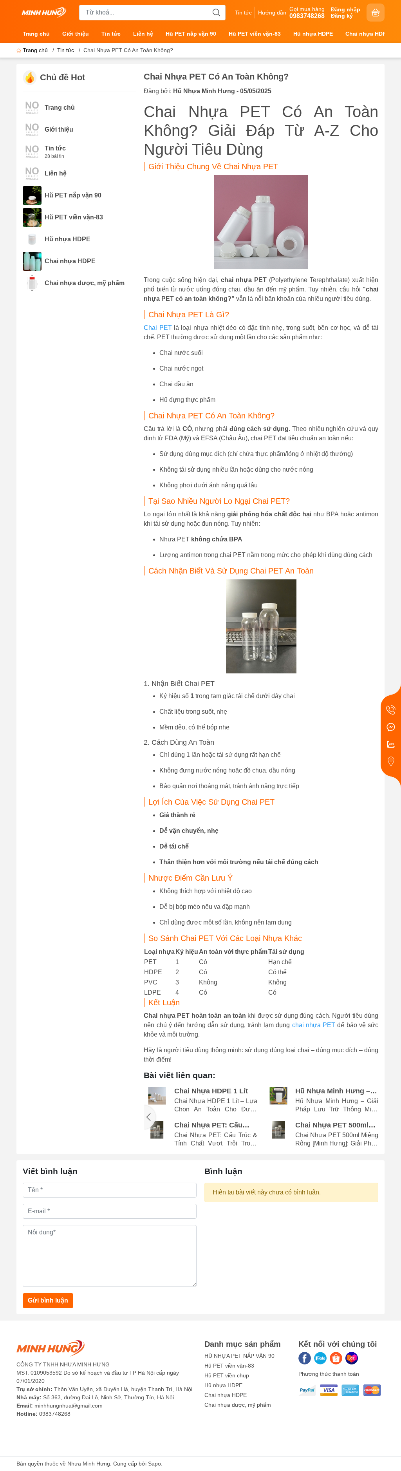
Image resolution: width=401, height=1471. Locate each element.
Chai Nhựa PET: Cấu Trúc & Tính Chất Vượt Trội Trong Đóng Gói (212, 1125)
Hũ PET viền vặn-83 (255, 34)
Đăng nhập (345, 9)
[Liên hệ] (32, 173)
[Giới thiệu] (32, 129)
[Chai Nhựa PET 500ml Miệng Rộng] (278, 1130)
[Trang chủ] (32, 107)
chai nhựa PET (313, 1025)
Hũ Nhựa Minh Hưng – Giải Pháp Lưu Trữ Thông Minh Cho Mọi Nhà (332, 1091)
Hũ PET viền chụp (226, 1375)
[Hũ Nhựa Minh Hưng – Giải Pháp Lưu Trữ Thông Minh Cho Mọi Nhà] (278, 1096)
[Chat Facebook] (391, 727)
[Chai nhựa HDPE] (32, 260)
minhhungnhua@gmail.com (68, 1405)
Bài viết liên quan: (179, 1075)
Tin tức (243, 12)
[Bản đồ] (391, 761)
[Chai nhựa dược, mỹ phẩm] (32, 282)
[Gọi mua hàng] (391, 710)
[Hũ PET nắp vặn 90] (32, 195)
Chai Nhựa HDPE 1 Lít (211, 1091)
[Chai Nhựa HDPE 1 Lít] (157, 1096)
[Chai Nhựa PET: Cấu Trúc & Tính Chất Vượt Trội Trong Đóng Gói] (157, 1130)
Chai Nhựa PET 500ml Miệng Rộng (331, 1125)
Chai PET (159, 327)
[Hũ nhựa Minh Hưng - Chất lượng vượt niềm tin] (43, 12)
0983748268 (54, 1414)
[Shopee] (336, 1358)
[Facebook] (304, 1358)
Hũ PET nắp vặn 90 (191, 34)
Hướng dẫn (272, 12)
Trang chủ (36, 34)
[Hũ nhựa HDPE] (32, 238)
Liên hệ (143, 34)
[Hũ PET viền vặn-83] (32, 217)
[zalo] (320, 1358)
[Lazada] (351, 1358)
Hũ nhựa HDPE (313, 34)
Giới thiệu (75, 34)
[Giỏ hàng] (376, 13)
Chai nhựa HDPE (367, 34)
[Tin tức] (32, 151)
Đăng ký (342, 16)
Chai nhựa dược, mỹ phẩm (85, 283)
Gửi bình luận (48, 1300)
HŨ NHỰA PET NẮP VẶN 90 (239, 1356)
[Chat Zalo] (391, 744)
